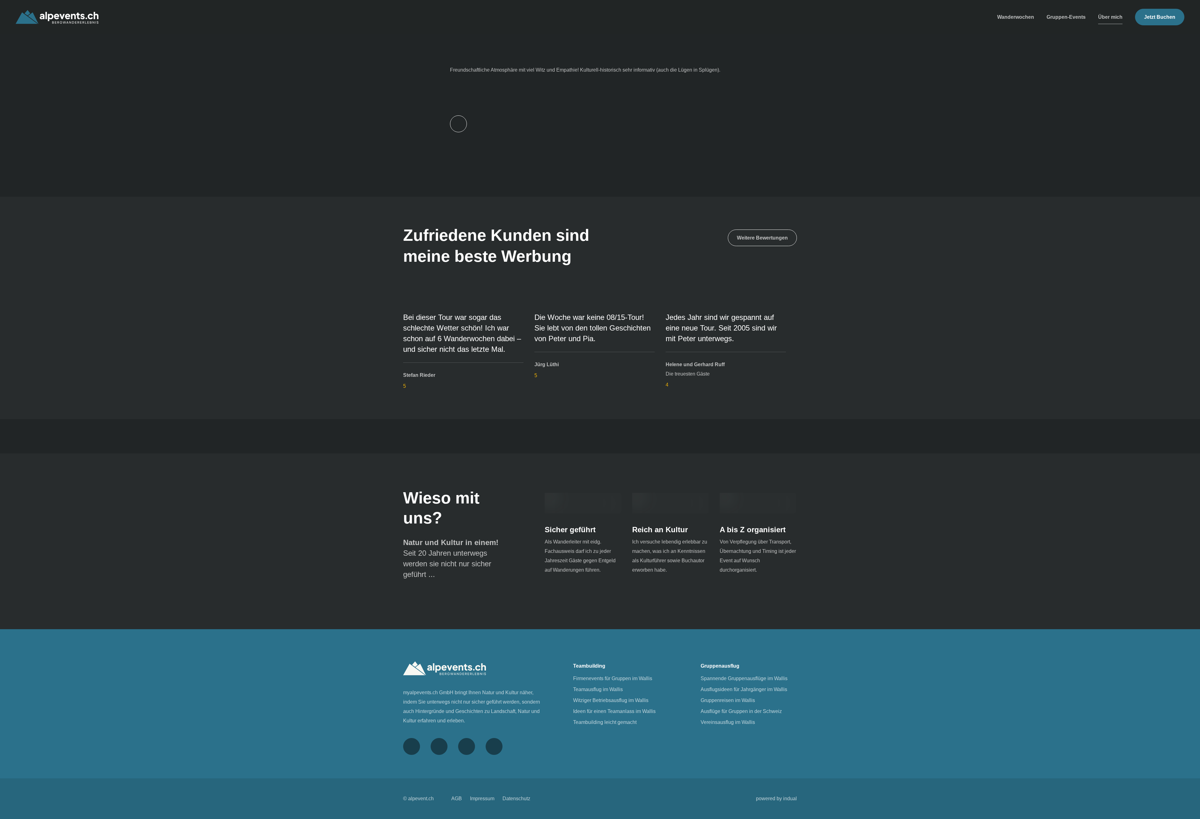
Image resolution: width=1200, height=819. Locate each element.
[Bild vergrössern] (583, 503)
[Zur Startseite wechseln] (57, 17)
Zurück (458, 123)
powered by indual (776, 798)
